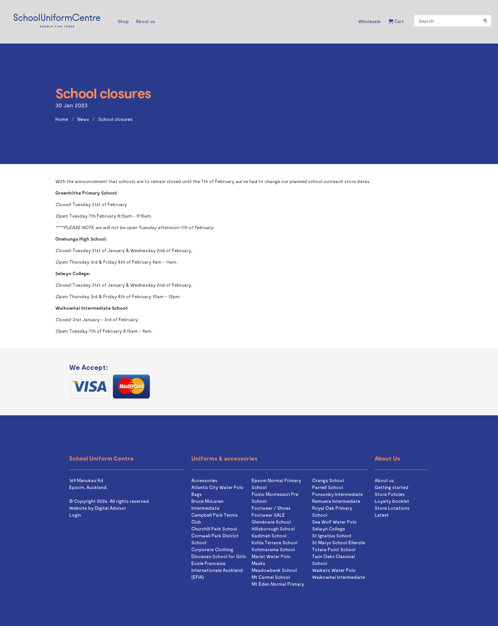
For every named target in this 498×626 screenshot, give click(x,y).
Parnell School (327, 487)
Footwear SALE (268, 514)
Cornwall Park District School (215, 539)
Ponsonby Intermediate (337, 494)
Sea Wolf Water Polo (334, 521)
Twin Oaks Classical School (333, 559)
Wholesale (369, 21)
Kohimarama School (273, 549)
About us (384, 480)
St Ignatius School (331, 535)
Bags (196, 494)
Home (61, 119)
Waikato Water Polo (334, 570)
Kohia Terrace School (274, 542)
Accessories (204, 480)
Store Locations (392, 508)
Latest (382, 514)
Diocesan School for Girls (218, 556)
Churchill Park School (214, 528)
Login (75, 514)
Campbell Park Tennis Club (214, 518)
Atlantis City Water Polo (217, 487)
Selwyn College (328, 528)
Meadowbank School (274, 570)
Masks (258, 563)
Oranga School (328, 480)
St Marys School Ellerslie (338, 542)
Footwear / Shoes (271, 508)
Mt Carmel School (271, 577)
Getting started (391, 487)
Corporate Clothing (212, 549)
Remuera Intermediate (336, 501)
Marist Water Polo (271, 556)
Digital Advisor (110, 508)
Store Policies (390, 494)
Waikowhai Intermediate (338, 577)
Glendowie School (271, 521)
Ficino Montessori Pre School (275, 497)
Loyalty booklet (392, 501)
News (83, 119)
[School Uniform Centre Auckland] (57, 21)
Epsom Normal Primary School (276, 483)
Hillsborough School (273, 528)
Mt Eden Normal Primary (278, 584)
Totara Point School (333, 549)
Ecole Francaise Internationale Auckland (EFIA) (217, 570)
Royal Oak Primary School (332, 511)
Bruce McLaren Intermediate (207, 504)
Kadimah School (269, 535)
